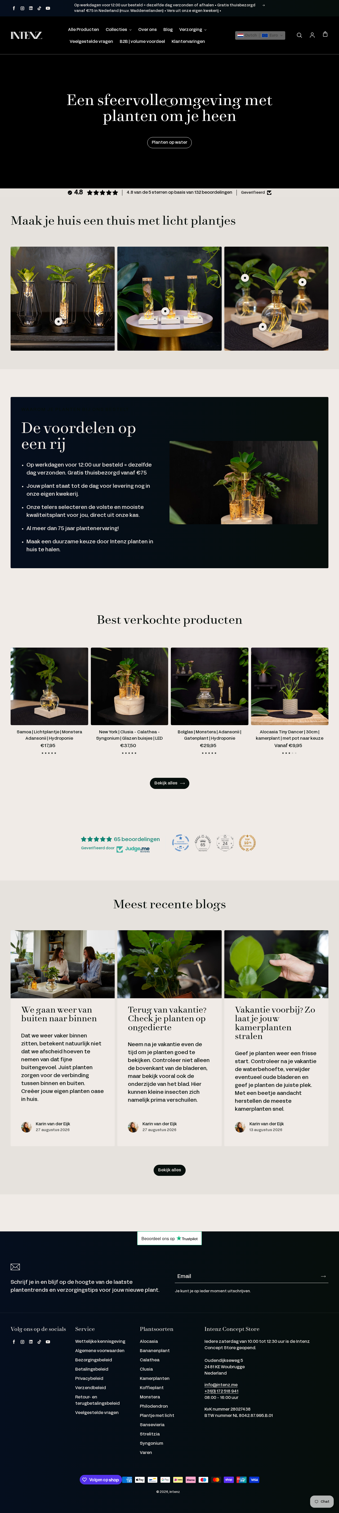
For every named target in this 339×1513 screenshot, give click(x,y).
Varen (146, 1453)
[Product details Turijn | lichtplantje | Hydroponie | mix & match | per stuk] (59, 322)
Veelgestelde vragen (91, 42)
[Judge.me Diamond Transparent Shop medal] (180, 842)
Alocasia (149, 1342)
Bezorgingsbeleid (93, 1360)
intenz (175, 1492)
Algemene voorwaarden (99, 1351)
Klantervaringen (188, 42)
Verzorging (191, 30)
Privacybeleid (89, 1379)
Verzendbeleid (90, 1388)
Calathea (149, 1360)
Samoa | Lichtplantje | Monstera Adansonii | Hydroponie (49, 735)
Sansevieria (152, 1425)
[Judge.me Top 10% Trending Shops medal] (247, 842)
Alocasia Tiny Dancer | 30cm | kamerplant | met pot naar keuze (289, 735)
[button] (260, 35)
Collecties (117, 30)
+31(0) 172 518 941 (221, 1391)
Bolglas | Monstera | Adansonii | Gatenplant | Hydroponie (209, 735)
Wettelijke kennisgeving (100, 1342)
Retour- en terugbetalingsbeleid (97, 1400)
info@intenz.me (221, 1385)
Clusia (146, 1369)
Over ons (147, 30)
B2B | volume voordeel (142, 42)
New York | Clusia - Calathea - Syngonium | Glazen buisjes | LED (129, 735)
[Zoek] (299, 35)
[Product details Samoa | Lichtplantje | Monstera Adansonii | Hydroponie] (245, 278)
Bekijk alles (165, 783)
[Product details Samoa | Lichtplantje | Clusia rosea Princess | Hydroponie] (263, 327)
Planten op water (169, 142)
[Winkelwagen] (325, 34)
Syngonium (151, 1444)
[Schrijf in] (323, 1276)
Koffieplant (152, 1388)
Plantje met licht (157, 1416)
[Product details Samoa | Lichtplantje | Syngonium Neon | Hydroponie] (302, 282)
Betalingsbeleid (91, 1369)
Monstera (150, 1397)
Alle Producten (83, 30)
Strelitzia (150, 1434)
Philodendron (154, 1406)
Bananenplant (155, 1351)
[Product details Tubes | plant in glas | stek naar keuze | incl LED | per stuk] (165, 311)
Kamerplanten (155, 1379)
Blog (168, 30)
